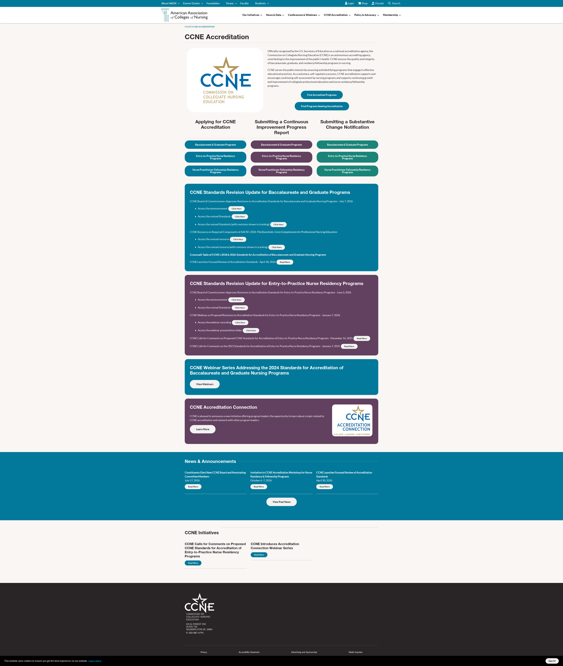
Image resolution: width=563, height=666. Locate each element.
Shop (365, 4)
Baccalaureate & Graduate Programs (215, 144)
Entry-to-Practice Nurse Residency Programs (215, 157)
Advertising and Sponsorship (304, 652)
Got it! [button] (552, 661)
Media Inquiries (355, 652)
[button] (394, 3)
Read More (285, 262)
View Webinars (204, 384)
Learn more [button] (95, 661)
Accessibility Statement (249, 652)
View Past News (281, 501)
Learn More (202, 429)
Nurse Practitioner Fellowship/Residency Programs (216, 171)
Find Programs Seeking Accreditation (322, 106)
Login (351, 3)
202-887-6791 (196, 632)
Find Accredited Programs (321, 94)
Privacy (204, 652)
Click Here (236, 209)
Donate (379, 3)
